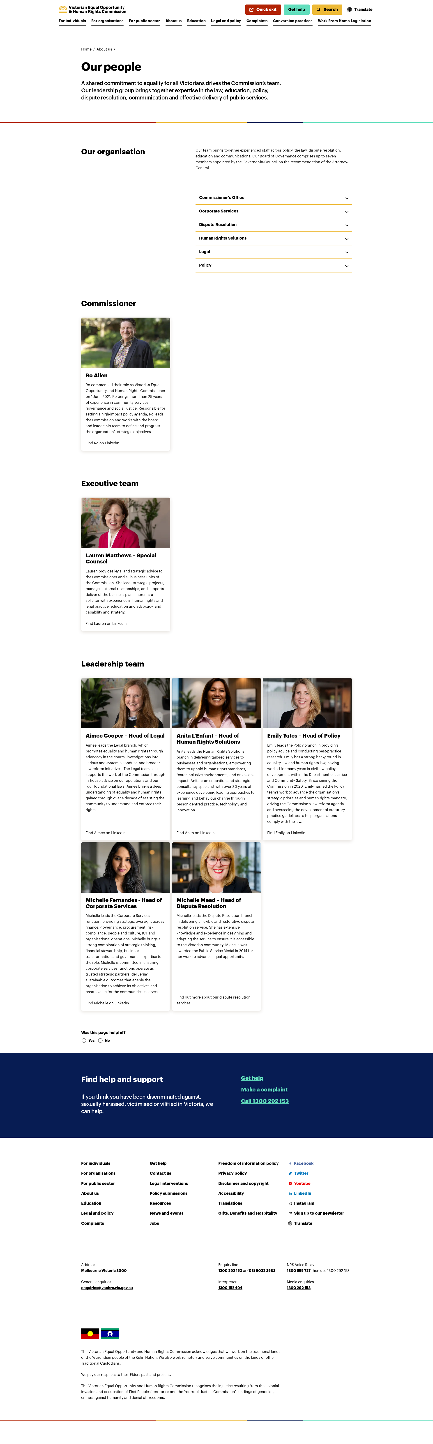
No (107, 1041)
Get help (296, 9)
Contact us (160, 1173)
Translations (230, 1203)
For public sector (144, 21)
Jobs (154, 1223)
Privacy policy (232, 1173)
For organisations (107, 21)
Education (196, 21)
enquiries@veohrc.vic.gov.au (107, 1288)
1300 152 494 (230, 1288)
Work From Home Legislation (344, 21)
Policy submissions (168, 1193)
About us (174, 21)
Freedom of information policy (248, 1163)
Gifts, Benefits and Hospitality (247, 1213)
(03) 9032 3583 (261, 1271)
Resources (160, 1203)
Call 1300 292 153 (265, 1101)
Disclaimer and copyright (243, 1183)
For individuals (72, 21)
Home (86, 49)
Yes (91, 1041)
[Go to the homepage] (92, 10)
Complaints (257, 21)
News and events (166, 1213)
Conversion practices (293, 21)
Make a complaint (264, 1089)
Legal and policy (226, 21)
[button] (274, 198)
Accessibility (231, 1193)
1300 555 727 (299, 1271)
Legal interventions (169, 1183)
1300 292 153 (230, 1271)
